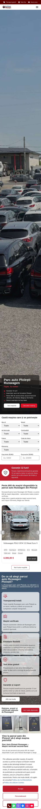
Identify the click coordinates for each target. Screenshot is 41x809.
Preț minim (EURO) (7, 454)
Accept (20, 789)
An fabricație (6, 430)
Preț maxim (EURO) (27, 454)
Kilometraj (5, 446)
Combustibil (25, 430)
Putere (4, 438)
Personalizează (20, 796)
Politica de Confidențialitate (22, 780)
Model (23, 422)
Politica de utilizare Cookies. (14, 782)
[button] (37, 7)
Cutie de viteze (26, 438)
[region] (20, 781)
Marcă (4, 422)
